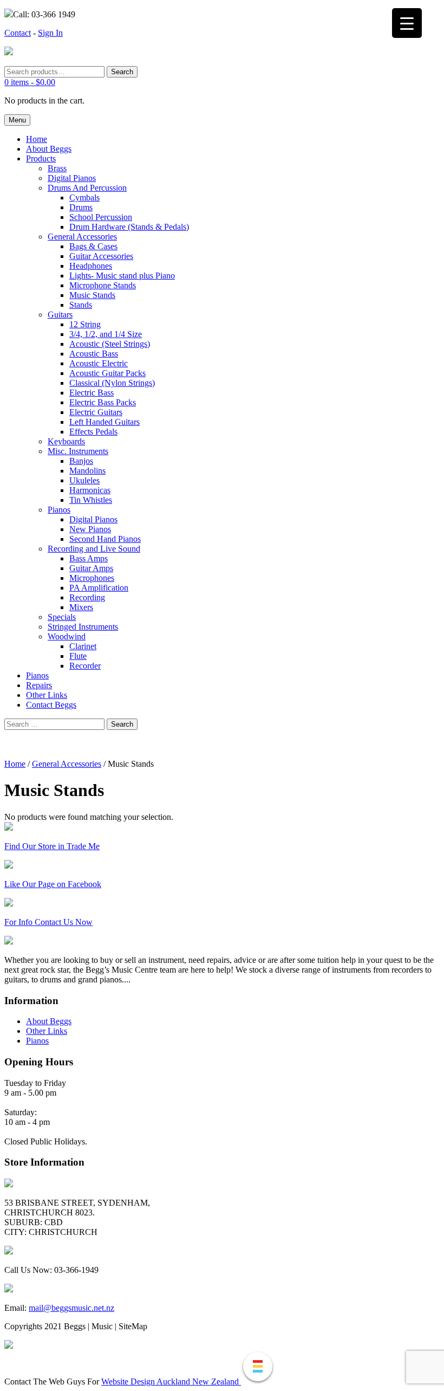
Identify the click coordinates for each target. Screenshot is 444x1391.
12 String (85, 324)
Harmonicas (89, 490)
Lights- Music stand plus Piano (122, 275)
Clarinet (82, 646)
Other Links (46, 695)
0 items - (29, 82)
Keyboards (66, 441)
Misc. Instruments (78, 451)
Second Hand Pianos (105, 539)
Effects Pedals (93, 431)
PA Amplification (98, 587)
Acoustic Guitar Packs (107, 373)
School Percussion (100, 217)
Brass (57, 168)
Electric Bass (91, 392)
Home (36, 139)
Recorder (85, 665)
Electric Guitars (95, 412)
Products (41, 158)
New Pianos (90, 529)
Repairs (39, 685)
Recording (87, 597)
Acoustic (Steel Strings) (109, 343)
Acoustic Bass (93, 353)
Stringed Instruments (83, 626)
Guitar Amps (91, 568)
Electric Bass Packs (102, 402)
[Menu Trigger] (407, 23)
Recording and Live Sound (94, 548)
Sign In (50, 32)
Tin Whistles (90, 499)
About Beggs (48, 148)
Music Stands (92, 295)
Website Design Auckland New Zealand (171, 1381)
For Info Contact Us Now (48, 922)
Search (122, 72)
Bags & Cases (93, 246)
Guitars (60, 314)
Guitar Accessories (101, 256)
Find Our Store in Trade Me (52, 846)
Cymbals (84, 197)
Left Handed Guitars (104, 421)
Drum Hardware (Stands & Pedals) (129, 226)
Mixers (81, 607)
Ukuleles (84, 480)
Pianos (59, 509)
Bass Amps (88, 558)
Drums (81, 207)
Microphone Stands (102, 285)
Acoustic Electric (98, 363)
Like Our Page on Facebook (52, 884)
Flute (78, 656)
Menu (17, 120)
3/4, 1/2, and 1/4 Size (105, 334)
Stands (80, 304)
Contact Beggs (51, 704)
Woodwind (67, 636)
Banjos (81, 460)
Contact (17, 32)
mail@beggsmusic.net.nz (71, 1307)
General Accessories (82, 236)
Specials (62, 617)
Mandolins (87, 470)
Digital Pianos (72, 178)
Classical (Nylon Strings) (112, 382)
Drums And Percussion (87, 187)
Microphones (91, 578)
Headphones (90, 265)
